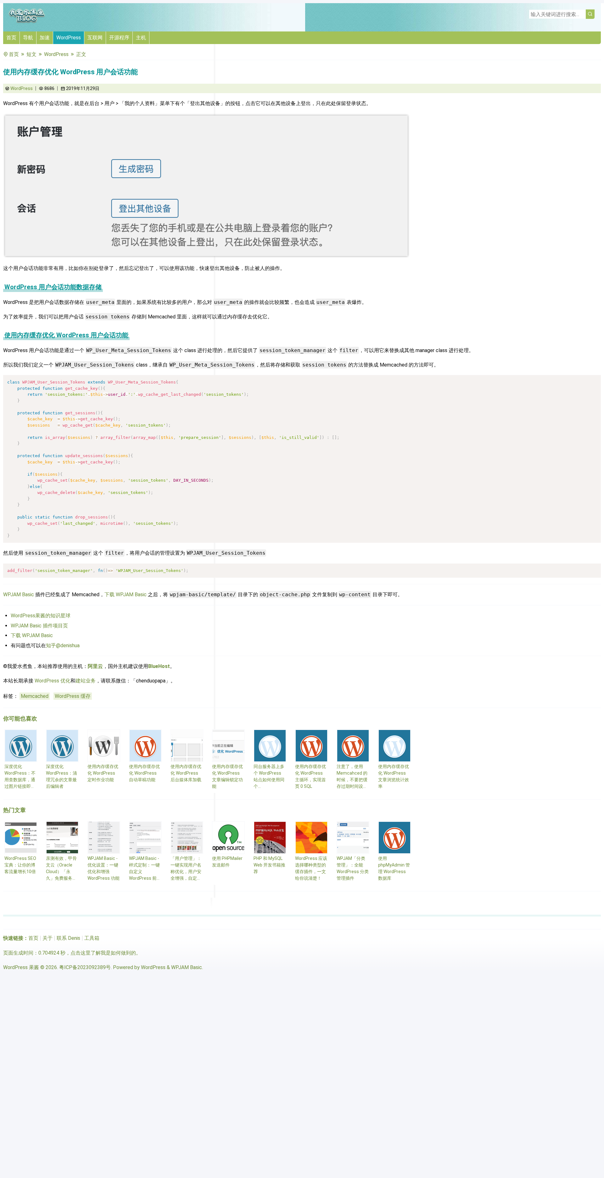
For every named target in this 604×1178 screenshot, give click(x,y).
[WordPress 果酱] (27, 22)
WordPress (68, 38)
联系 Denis (68, 938)
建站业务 (86, 681)
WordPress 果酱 (21, 967)
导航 (28, 38)
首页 (11, 38)
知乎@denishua (63, 645)
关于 (47, 938)
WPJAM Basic (18, 594)
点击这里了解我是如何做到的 (103, 953)
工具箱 (91, 938)
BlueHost (159, 666)
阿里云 (95, 666)
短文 (31, 54)
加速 (45, 38)
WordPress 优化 (52, 681)
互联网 (95, 38)
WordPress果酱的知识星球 (40, 616)
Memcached (34, 696)
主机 (141, 38)
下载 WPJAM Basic (125, 594)
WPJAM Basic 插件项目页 (39, 626)
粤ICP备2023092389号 (85, 967)
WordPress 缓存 (73, 696)
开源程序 (119, 38)
